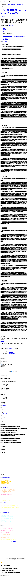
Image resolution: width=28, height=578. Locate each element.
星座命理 (11, 25)
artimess (2, 341)
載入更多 (2, 358)
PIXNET (6, 558)
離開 (7, 575)
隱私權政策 (23, 558)
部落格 (4, 29)
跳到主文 (3, 16)
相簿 (4, 28)
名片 (4, 31)
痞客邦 (9, 348)
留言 (12, 348)
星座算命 (11, 352)
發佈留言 (2, 366)
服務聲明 (14, 559)
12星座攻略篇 (12, 353)
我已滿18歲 (3, 575)
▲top (2, 355)
